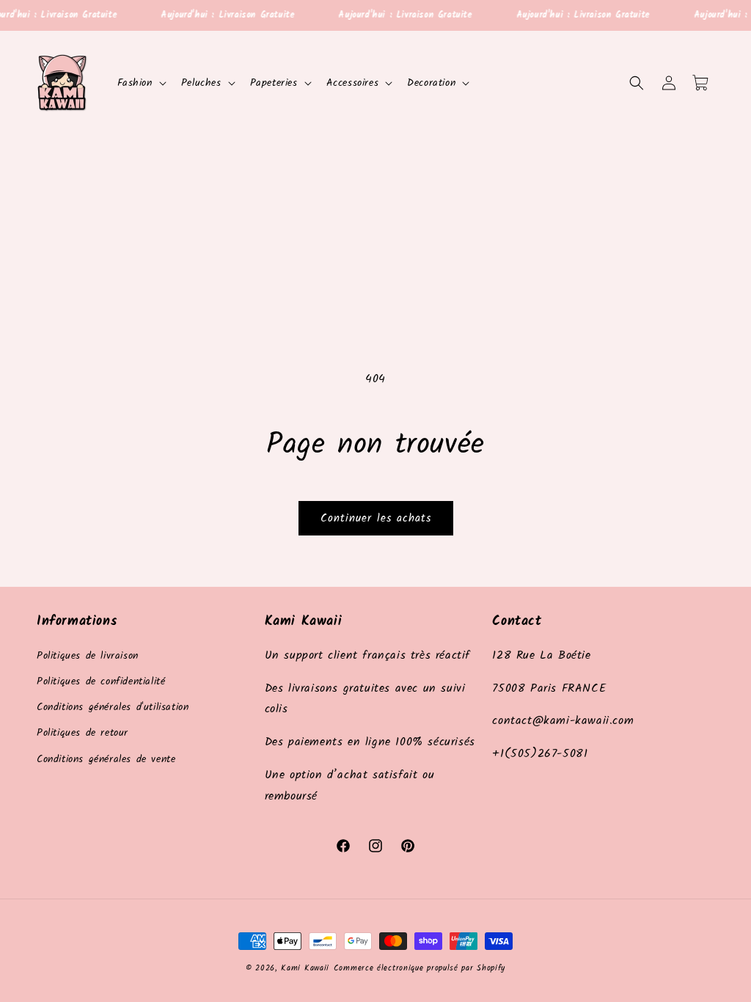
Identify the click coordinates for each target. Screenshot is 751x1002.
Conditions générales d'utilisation (112, 707)
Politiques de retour (82, 733)
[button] (140, 82)
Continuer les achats (375, 518)
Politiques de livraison (88, 656)
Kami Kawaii (305, 968)
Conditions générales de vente (106, 759)
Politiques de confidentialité (101, 681)
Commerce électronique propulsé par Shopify (419, 968)
